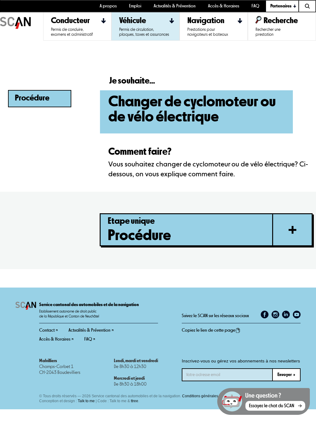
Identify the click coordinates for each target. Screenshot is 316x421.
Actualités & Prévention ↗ (91, 330)
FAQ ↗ (89, 339)
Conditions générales (200, 396)
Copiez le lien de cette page (208, 330)
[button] (282, 6)
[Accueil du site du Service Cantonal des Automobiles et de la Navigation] (21, 26)
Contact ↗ (48, 330)
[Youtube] (297, 314)
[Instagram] (275, 314)
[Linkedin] (286, 314)
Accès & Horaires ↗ (56, 339)
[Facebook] (264, 314)
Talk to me (86, 401)
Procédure (32, 98)
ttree (134, 401)
